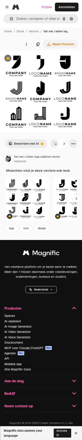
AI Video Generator (17, 332)
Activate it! (61, 433)
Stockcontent (13, 342)
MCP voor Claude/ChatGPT (27, 348)
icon (26, 228)
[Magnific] (41, 254)
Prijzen (47, 7)
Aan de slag (14, 381)
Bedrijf (9, 393)
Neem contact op (18, 406)
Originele (29, 59)
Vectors (34, 31)
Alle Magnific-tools (17, 369)
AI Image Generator (18, 326)
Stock (20, 31)
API (6, 359)
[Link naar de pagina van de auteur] (8, 159)
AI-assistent (12, 321)
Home (8, 31)
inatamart (20, 161)
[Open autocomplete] (10, 18)
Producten (12, 308)
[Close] (76, 433)
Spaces (9, 316)
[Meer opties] (26, 44)
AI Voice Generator (17, 337)
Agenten (13, 353)
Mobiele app (13, 364)
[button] (41, 289)
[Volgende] (64, 143)
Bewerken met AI (24, 145)
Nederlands (41, 289)
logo (11, 228)
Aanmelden (66, 7)
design (42, 228)
